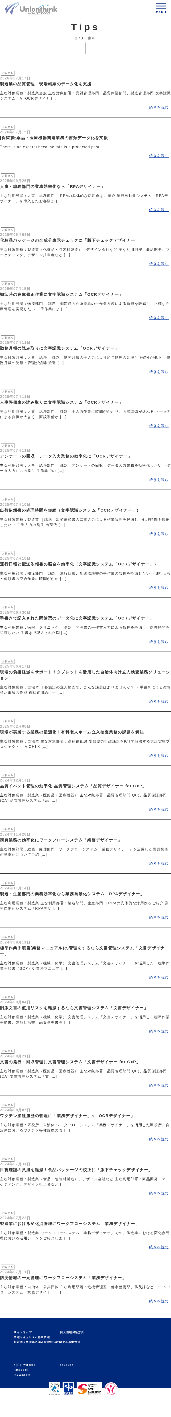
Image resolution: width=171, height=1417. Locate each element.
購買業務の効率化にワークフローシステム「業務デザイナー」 (61, 840)
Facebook (21, 1369)
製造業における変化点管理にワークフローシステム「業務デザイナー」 (70, 1223)
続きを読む (159, 107)
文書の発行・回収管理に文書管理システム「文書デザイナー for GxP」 (70, 1062)
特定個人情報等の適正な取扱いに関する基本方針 (47, 1342)
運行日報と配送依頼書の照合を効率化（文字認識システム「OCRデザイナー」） (79, 564)
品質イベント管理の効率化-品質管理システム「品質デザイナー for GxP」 (73, 786)
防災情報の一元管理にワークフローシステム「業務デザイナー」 (63, 1277)
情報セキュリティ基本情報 (32, 1337)
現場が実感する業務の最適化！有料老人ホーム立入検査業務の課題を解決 (72, 732)
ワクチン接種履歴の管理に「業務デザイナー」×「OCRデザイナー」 (67, 1115)
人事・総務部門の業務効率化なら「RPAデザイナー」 (52, 186)
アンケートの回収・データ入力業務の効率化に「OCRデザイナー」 (66, 456)
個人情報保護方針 (72, 1332)
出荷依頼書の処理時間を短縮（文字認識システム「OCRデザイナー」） (70, 510)
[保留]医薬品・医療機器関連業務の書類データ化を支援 (54, 138)
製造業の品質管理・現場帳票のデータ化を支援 (46, 84)
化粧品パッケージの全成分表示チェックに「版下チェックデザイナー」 (70, 240)
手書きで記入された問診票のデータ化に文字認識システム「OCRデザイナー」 (77, 618)
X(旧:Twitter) (24, 1364)
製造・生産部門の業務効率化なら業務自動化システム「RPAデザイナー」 (72, 894)
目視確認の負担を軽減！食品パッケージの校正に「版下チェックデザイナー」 (76, 1170)
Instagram (22, 1374)
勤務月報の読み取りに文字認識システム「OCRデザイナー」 (59, 348)
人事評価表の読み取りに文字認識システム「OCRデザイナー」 (61, 402)
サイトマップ (23, 1332)
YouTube (66, 1364)
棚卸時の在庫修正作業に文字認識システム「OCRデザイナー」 (61, 294)
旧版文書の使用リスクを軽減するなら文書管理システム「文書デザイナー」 (74, 1008)
